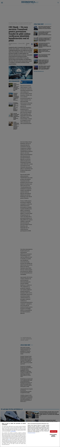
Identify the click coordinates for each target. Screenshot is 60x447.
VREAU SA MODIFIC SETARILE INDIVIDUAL (53, 435)
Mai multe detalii (13, 431)
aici (9, 439)
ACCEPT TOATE (53, 431)
